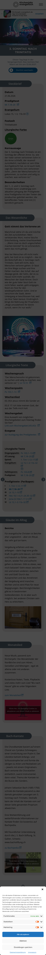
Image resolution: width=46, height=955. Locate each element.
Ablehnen (23, 941)
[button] (42, 889)
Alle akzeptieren (23, 934)
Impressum (32, 952)
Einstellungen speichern (23, 947)
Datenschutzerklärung (18, 952)
